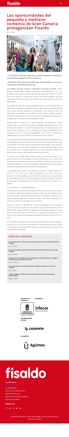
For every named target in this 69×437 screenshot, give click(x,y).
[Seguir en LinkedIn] (20, 408)
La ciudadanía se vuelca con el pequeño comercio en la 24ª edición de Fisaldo (34, 242)
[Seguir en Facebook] (6, 408)
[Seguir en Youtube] (16, 408)
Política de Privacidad (49, 416)
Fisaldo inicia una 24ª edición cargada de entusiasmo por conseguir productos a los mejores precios (33, 258)
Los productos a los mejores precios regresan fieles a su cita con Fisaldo (32, 267)
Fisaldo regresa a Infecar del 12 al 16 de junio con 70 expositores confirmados (32, 275)
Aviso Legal (36, 416)
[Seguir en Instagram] (10, 408)
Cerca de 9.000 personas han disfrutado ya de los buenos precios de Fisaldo (33, 250)
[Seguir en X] (13, 408)
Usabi (29, 416)
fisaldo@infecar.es (11, 385)
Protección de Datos (34, 419)
